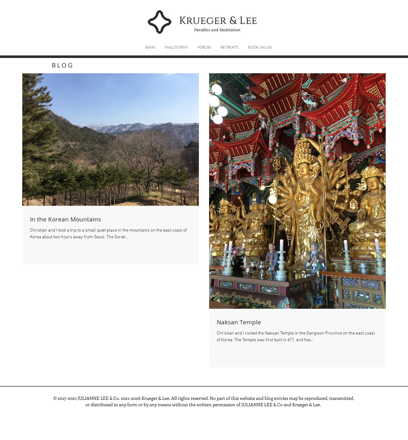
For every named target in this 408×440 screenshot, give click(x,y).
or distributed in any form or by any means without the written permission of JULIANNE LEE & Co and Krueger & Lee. (203, 404)
